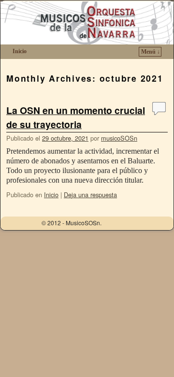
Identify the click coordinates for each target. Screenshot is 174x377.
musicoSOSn (119, 138)
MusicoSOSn (49, 27)
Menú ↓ (150, 51)
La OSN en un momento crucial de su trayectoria (75, 117)
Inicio (20, 51)
